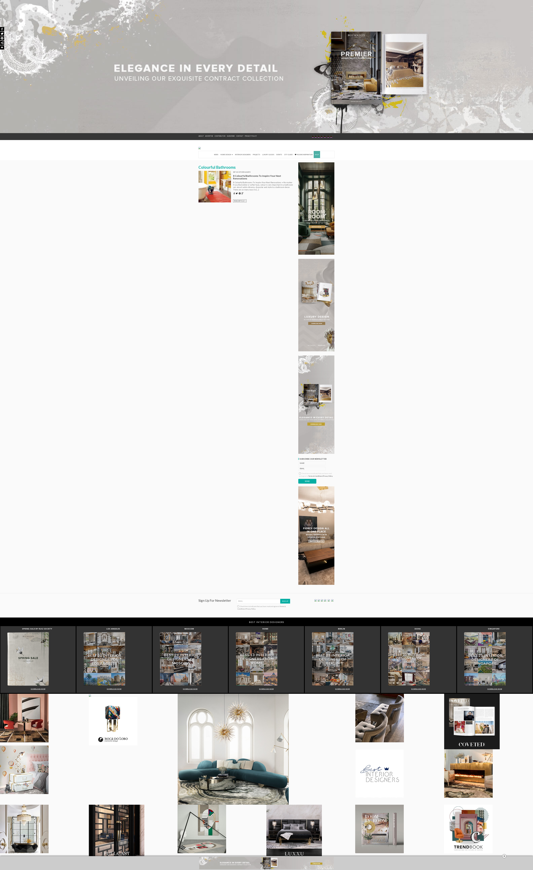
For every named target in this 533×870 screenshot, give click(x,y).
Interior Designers (243, 154)
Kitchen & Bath (244, 172)
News (216, 154)
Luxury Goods (268, 154)
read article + (240, 201)
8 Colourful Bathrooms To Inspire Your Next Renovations (257, 177)
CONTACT (239, 136)
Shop (317, 154)
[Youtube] (325, 600)
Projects (256, 154)
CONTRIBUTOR (219, 136)
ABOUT (201, 136)
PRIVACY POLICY (251, 136)
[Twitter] (319, 600)
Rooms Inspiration (305, 154)
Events (279, 154)
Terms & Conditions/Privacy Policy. (320, 476)
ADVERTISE (209, 136)
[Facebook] (316, 600)
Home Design (225, 154)
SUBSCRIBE (231, 136)
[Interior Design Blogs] (199, 148)
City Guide (288, 154)
